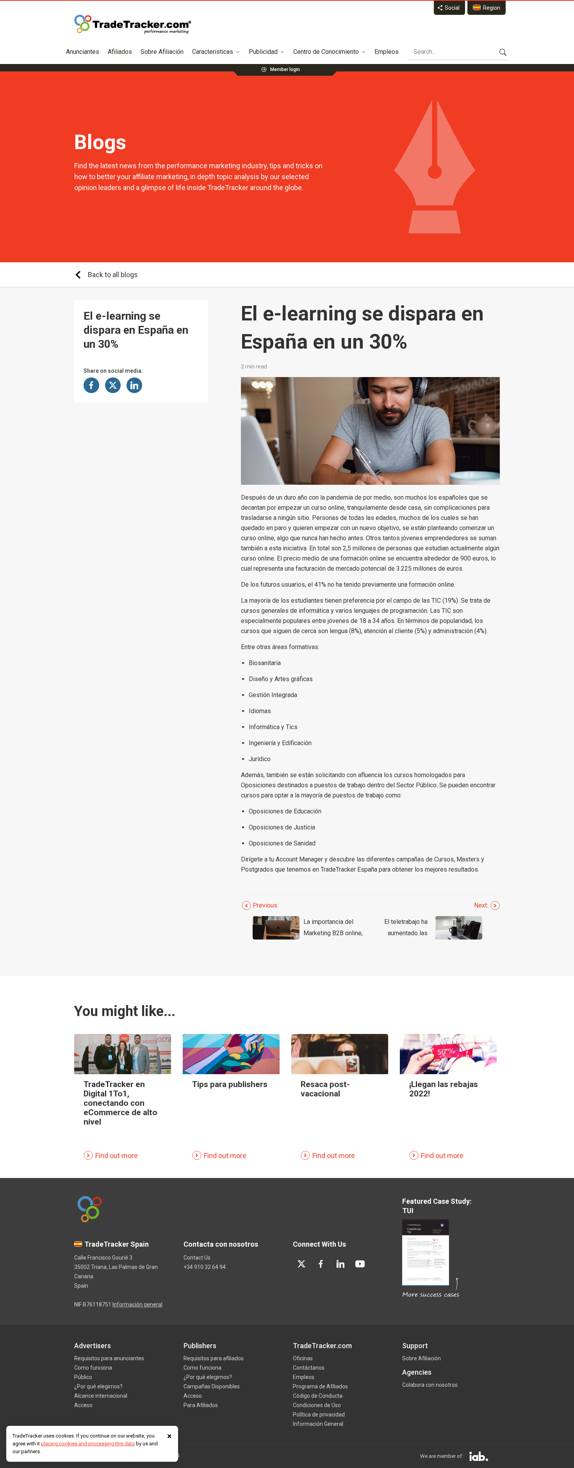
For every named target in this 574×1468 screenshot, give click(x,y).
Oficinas (303, 1358)
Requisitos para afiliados (214, 1358)
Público (83, 1377)
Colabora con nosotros (430, 1385)
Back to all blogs (113, 274)
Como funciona (93, 1368)
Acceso (83, 1405)
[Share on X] (113, 385)
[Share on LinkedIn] (134, 385)
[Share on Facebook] (91, 385)
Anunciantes (82, 51)
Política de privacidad (319, 1414)
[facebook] (321, 1264)
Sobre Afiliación (162, 51)
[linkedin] (340, 1264)
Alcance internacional (100, 1396)
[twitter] (301, 1264)
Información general (137, 1304)
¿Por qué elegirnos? (98, 1386)
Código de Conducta (317, 1396)
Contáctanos (308, 1368)
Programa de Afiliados (320, 1386)
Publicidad (263, 51)
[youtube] (360, 1264)
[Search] (503, 52)
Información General (318, 1424)
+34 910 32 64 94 (205, 1267)
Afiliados (120, 51)
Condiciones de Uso (317, 1405)
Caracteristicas (212, 51)
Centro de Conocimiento (326, 51)
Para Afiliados (201, 1405)
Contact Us (197, 1257)
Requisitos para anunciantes (109, 1358)
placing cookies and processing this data (88, 1444)
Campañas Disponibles (212, 1386)
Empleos (386, 51)
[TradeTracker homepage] (132, 24)
